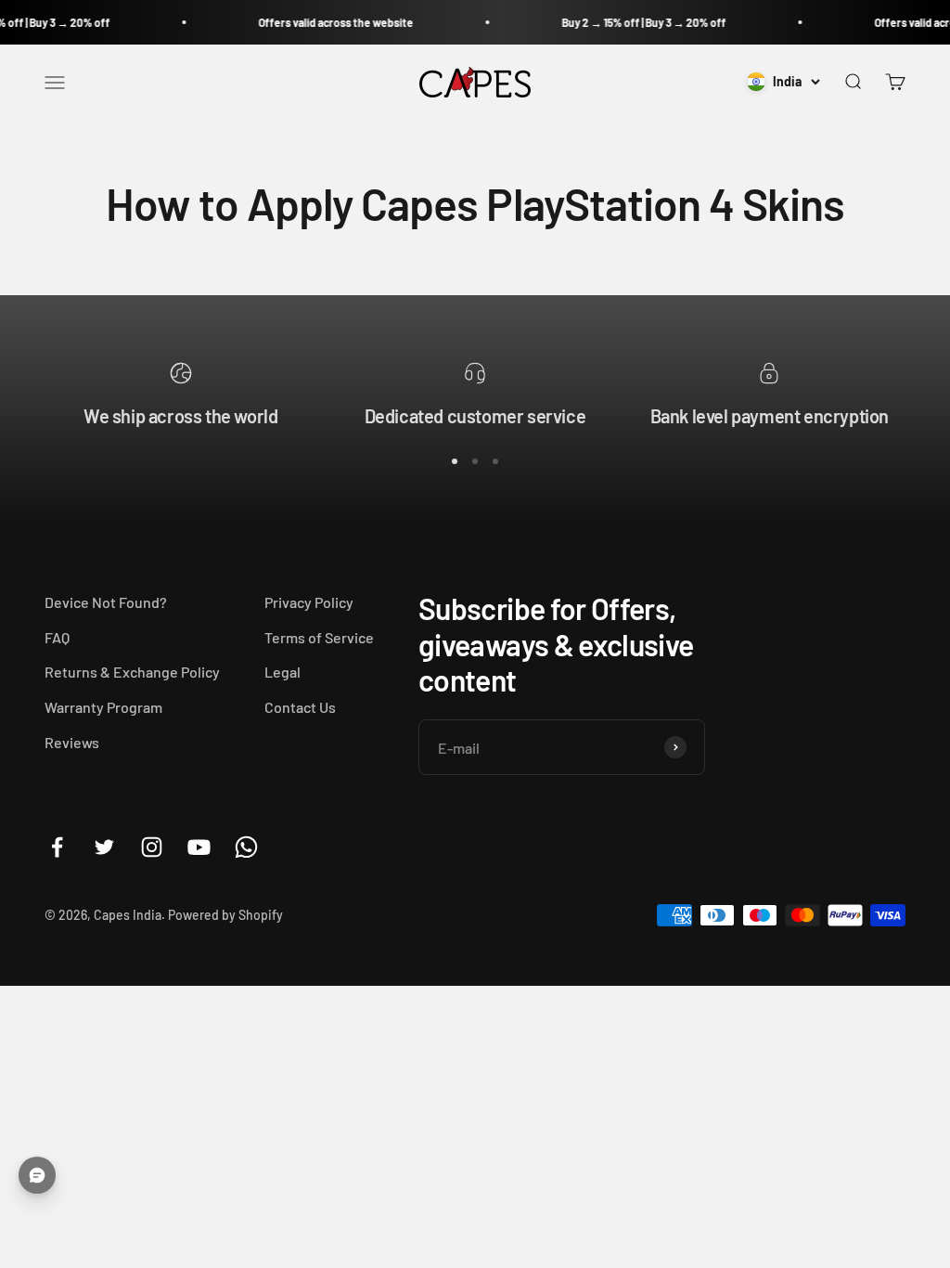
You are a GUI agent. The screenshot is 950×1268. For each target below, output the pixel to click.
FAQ (57, 637)
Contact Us (300, 707)
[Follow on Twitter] (104, 847)
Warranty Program (103, 707)
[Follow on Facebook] (57, 847)
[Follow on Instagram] (151, 847)
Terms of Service (319, 637)
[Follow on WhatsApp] (246, 847)
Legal (282, 671)
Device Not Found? (106, 602)
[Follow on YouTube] (199, 847)
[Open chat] (37, 1175)
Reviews (72, 742)
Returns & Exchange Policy (132, 671)
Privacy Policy (308, 602)
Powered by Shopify (225, 915)
